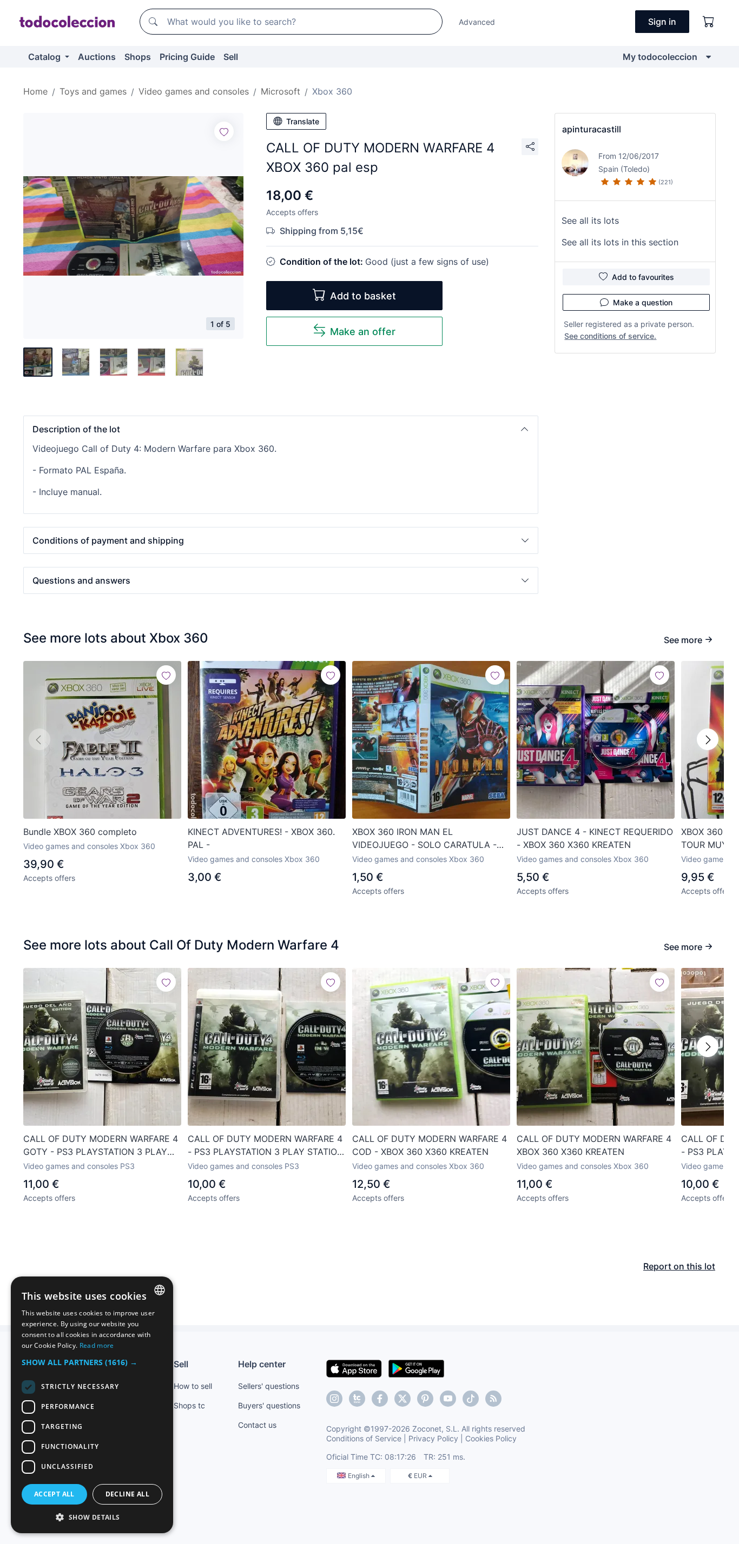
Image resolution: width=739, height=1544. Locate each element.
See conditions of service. (610, 335)
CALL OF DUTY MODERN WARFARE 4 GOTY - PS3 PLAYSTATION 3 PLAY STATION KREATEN (100, 1145)
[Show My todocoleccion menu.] (708, 57)
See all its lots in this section (620, 242)
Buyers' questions (269, 1405)
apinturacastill (591, 129)
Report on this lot (679, 1266)
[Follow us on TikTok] (471, 1399)
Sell (230, 56)
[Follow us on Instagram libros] (357, 1399)
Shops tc (189, 1405)
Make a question (642, 302)
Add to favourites (643, 277)
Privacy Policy (433, 1438)
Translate (302, 121)
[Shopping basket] (708, 22)
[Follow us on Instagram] (334, 1399)
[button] (280, 429)
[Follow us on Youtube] (448, 1399)
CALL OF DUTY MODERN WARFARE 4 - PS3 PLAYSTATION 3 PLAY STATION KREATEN (266, 1145)
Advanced (477, 21)
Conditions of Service (363, 1438)
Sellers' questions (268, 1386)
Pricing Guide (187, 56)
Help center (262, 1364)
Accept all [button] (54, 1494)
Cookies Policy (491, 1438)
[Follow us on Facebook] (380, 1399)
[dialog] (92, 1404)
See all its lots (590, 220)
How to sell (193, 1386)
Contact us (257, 1424)
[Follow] (224, 131)
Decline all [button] (127, 1494)
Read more (97, 1345)
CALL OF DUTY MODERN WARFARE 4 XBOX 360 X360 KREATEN (594, 1145)
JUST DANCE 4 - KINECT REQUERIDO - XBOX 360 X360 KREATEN (595, 838)
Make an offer (362, 331)
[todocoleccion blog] (493, 1399)
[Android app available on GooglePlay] (416, 1367)
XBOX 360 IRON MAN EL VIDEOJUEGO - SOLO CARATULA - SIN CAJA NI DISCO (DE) (424, 838)
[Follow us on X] (402, 1399)
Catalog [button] (45, 56)
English (359, 1476)
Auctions (97, 56)
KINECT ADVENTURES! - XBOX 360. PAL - (261, 838)
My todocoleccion (660, 56)
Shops (137, 56)
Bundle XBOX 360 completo (80, 831)
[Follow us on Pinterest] (425, 1399)
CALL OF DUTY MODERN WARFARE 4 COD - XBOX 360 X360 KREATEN (429, 1145)
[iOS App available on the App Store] (354, 1367)
